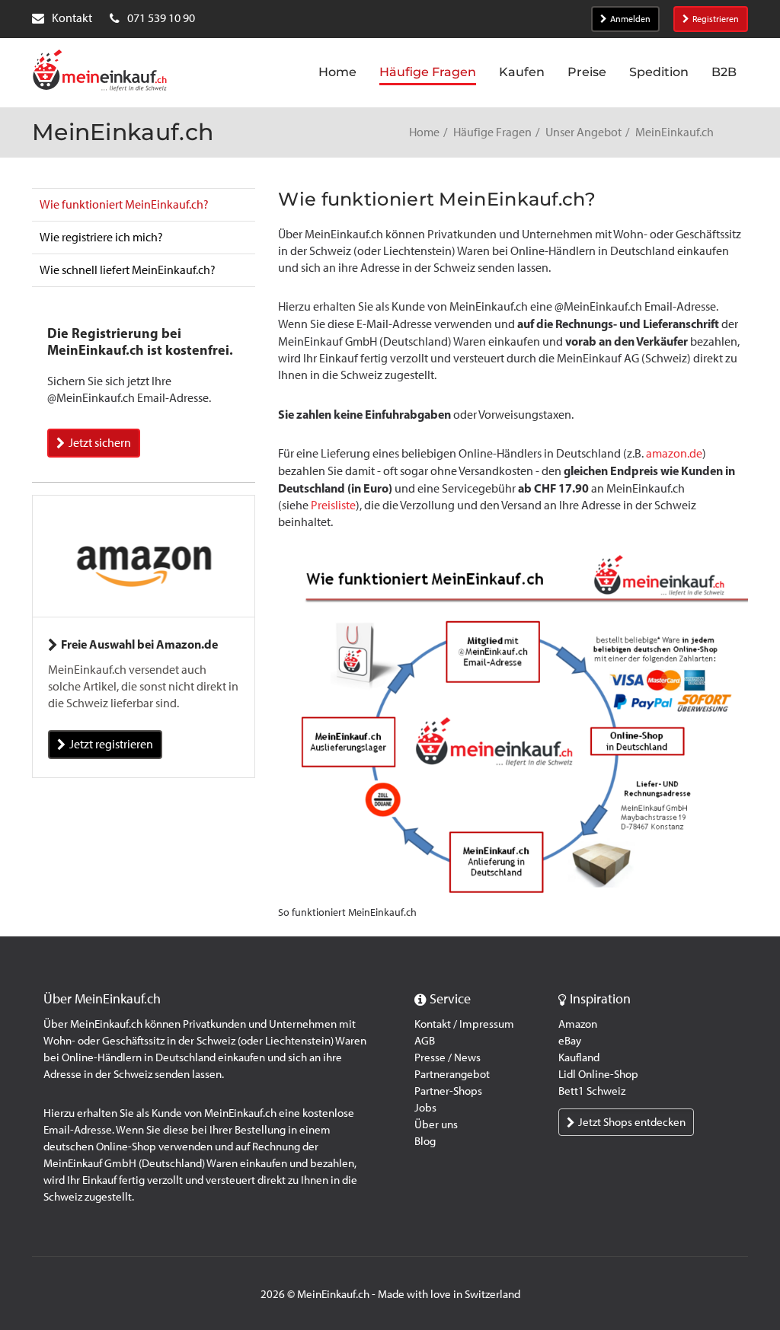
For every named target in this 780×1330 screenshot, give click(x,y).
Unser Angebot (583, 132)
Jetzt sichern (100, 442)
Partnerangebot (452, 1074)
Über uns (436, 1124)
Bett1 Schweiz (591, 1091)
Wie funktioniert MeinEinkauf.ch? (124, 204)
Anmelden (630, 19)
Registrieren (715, 19)
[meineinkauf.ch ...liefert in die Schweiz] (100, 72)
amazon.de (674, 453)
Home (424, 132)
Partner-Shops (448, 1091)
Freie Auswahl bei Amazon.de (139, 644)
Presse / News (447, 1057)
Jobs (425, 1108)
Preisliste (333, 505)
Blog (425, 1141)
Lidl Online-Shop (598, 1074)
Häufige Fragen (492, 132)
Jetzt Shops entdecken (632, 1122)
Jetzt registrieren (111, 744)
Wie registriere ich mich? (101, 237)
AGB (424, 1041)
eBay (569, 1041)
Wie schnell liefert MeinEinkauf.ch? (128, 270)
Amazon (577, 1024)
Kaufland (578, 1057)
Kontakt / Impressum (464, 1024)
